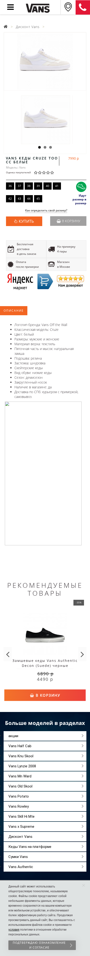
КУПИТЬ (26, 221)
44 (28, 199)
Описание (14, 311)
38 (28, 186)
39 (38, 186)
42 (10, 199)
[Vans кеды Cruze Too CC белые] (45, 61)
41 (57, 186)
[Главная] (6, 26)
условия (13, 929)
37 (19, 186)
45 (38, 199)
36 (10, 186)
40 (47, 186)
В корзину (71, 221)
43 (19, 199)
